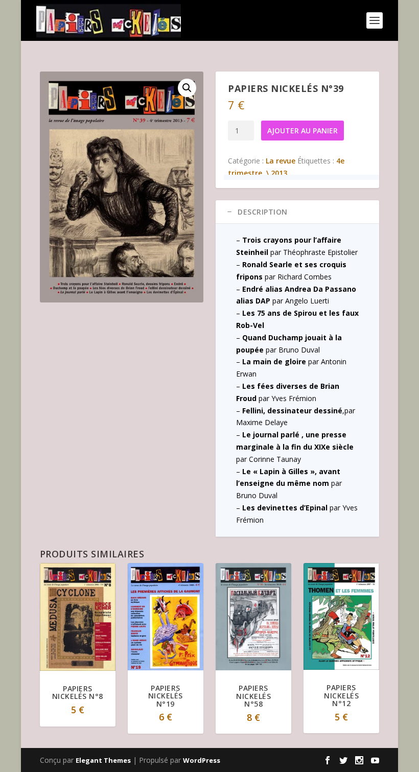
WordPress (201, 760)
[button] (187, 88)
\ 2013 (276, 173)
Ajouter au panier (302, 130)
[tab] (297, 212)
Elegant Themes (103, 760)
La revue (280, 161)
